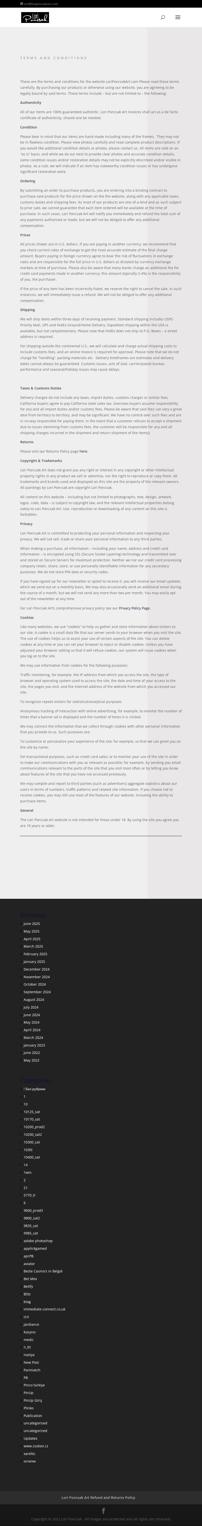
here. (84, 451)
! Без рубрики (34, 1088)
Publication (33, 1415)
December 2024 (37, 969)
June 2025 (32, 923)
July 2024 (31, 1007)
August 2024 (34, 999)
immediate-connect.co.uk (44, 1309)
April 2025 (32, 939)
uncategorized (35, 1430)
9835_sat (31, 1225)
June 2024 (32, 1014)
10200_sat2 (33, 1134)
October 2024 (35, 984)
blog (27, 1301)
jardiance (31, 1324)
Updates (30, 1438)
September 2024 (37, 992)
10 (26, 1104)
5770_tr (30, 1195)
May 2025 (31, 931)
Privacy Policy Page (134, 608)
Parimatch (32, 1370)
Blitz (27, 1294)
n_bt (27, 1347)
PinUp (29, 1392)
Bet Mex (30, 1278)
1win (28, 1172)
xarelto (29, 1453)
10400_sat (32, 1157)
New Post (31, 1362)
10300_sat (32, 1142)
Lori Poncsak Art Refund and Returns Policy (98, 1497)
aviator (29, 1263)
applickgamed (35, 1248)
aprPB (29, 1256)
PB (26, 1377)
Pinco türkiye (34, 1385)
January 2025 (34, 961)
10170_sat (32, 1119)
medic (29, 1339)
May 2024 (31, 1022)
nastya (29, 1354)
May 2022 (31, 1060)
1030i (28, 1149)
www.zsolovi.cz (36, 1446)
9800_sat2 (32, 1218)
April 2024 (32, 1030)
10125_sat (32, 1111)
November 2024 (37, 976)
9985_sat (31, 1233)
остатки (30, 1461)
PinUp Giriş (33, 1400)
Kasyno (29, 1332)
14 (26, 1164)
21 (26, 1187)
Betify (28, 1286)
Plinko (29, 1408)
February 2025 (35, 954)
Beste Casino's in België (43, 1271)
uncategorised (35, 1423)
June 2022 (32, 1052)
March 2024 (33, 1037)
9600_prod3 (33, 1210)
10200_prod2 (34, 1126)
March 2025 (33, 946)
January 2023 (34, 1045)
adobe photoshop (38, 1240)
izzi (26, 1316)
